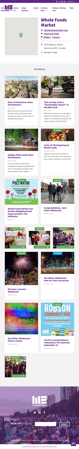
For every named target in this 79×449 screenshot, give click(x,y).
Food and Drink (51, 33)
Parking (61, 440)
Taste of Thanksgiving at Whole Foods (56, 146)
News (72, 8)
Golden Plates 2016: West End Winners (20, 156)
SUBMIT (64, 424)
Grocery (56, 37)
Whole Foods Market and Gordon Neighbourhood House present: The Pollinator (20, 212)
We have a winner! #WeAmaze (17, 290)
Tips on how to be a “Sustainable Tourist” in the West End (56, 105)
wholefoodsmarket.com (56, 30)
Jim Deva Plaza (44, 9)
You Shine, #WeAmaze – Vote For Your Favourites (56, 279)
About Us (25, 440)
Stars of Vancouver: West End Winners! (20, 103)
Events (36, 8)
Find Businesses (15, 440)
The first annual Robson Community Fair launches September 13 (57, 343)
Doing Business (25, 9)
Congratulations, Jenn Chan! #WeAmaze (55, 209)
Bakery (47, 37)
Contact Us (70, 1)
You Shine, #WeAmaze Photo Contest (19, 339)
